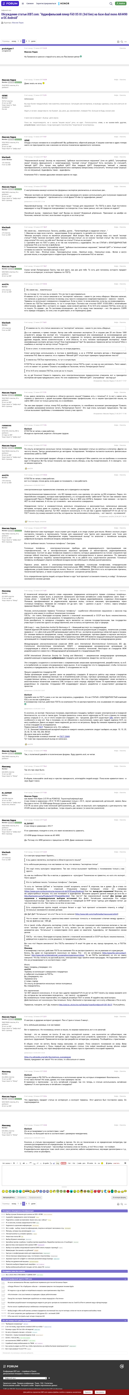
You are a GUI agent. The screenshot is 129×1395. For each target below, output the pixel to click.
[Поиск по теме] (122, 41)
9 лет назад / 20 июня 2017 (35, 157)
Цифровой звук (6, 10)
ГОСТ (41, 727)
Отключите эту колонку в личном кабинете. (18, 1353)
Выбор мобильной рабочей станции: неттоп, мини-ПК (25, 1267)
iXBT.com (6, 1389)
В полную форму (119, 1197)
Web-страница (7, 200)
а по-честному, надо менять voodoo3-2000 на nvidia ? (24, 1327)
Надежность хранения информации (19, 1225)
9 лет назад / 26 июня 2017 (35, 792)
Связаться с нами (9, 1383)
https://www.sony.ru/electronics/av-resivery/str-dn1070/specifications (54, 891)
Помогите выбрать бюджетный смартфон (21, 1264)
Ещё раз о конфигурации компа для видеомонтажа (24, 1253)
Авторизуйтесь (9, 1197)
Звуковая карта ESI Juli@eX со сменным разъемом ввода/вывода (29, 1259)
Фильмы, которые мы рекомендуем (18, 1231)
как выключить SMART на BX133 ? (17, 1340)
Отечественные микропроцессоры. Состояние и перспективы (28, 1256)
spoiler (46, 1163)
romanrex (43, 521)
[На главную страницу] (10, 3)
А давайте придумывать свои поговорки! (20, 1217)
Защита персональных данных (46, 1385)
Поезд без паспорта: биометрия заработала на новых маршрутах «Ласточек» (36, 1298)
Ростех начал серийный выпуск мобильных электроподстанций (30, 1307)
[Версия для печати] (118, 41)
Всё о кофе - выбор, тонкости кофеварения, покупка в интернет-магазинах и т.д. (35, 1228)
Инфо (116, 80)
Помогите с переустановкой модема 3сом (20, 1335)
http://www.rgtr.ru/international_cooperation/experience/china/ (57, 955)
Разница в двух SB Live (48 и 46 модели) (19, 1329)
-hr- (95, 1163)
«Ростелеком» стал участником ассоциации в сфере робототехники (32, 1294)
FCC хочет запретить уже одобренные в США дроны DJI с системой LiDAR (33, 1313)
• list (69, 1163)
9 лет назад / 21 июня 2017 (35, 284)
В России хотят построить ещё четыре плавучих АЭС (26, 1316)
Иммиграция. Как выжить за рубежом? (20, 1250)
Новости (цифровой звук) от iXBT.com (17, 1279)
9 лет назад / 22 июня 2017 (35, 425)
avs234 (30, 468)
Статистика (48, 1383)
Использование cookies (11, 1385)
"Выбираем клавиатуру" (14, 1324)
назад (14, 41)
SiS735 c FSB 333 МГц (12, 1338)
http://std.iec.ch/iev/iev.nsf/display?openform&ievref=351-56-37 (85, 1005)
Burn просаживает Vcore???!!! (15, 1349)
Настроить (100, 1392)
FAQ (41, 1383)
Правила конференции (25, 1383)
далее (33, 41)
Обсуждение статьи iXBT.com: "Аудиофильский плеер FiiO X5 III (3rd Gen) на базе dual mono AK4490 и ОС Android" (64, 16)
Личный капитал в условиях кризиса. (19, 1234)
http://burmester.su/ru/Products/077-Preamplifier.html (47, 896)
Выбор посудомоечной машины (17, 1261)
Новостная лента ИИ (13, 1236)
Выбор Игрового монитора (15, 1239)
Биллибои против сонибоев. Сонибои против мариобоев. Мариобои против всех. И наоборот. (39, 1242)
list (73, 1163)
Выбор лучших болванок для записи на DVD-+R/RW (24, 1214)
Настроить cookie (27, 1385)
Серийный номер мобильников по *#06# (19, 1343)
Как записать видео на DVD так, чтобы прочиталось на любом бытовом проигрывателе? (37, 1346)
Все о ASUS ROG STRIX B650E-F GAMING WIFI (21, 1275)
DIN (111, 718)
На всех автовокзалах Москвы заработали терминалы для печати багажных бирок (37, 1282)
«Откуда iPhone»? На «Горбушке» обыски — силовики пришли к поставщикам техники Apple (41, 1286)
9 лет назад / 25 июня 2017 (35, 475)
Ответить (123, 48)
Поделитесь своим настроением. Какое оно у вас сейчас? (26, 1220)
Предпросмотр (35, 1197)
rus (99, 1163)
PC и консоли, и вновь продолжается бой (20, 1223)
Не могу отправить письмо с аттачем (18, 1332)
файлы (110, 1163)
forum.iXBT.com (51, 1389)
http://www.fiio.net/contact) (114, 953)
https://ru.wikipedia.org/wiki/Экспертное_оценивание (47, 1057)
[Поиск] (111, 3)
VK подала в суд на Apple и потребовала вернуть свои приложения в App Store (36, 1290)
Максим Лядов (17, 22)
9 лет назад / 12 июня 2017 (35, 48)
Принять (88, 1392)
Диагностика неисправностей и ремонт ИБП (21, 1245)
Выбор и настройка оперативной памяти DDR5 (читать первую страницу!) (32, 1248)
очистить (116, 1163)
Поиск (37, 1383)
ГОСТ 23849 (65, 736)
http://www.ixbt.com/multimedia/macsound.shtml (97, 914)
